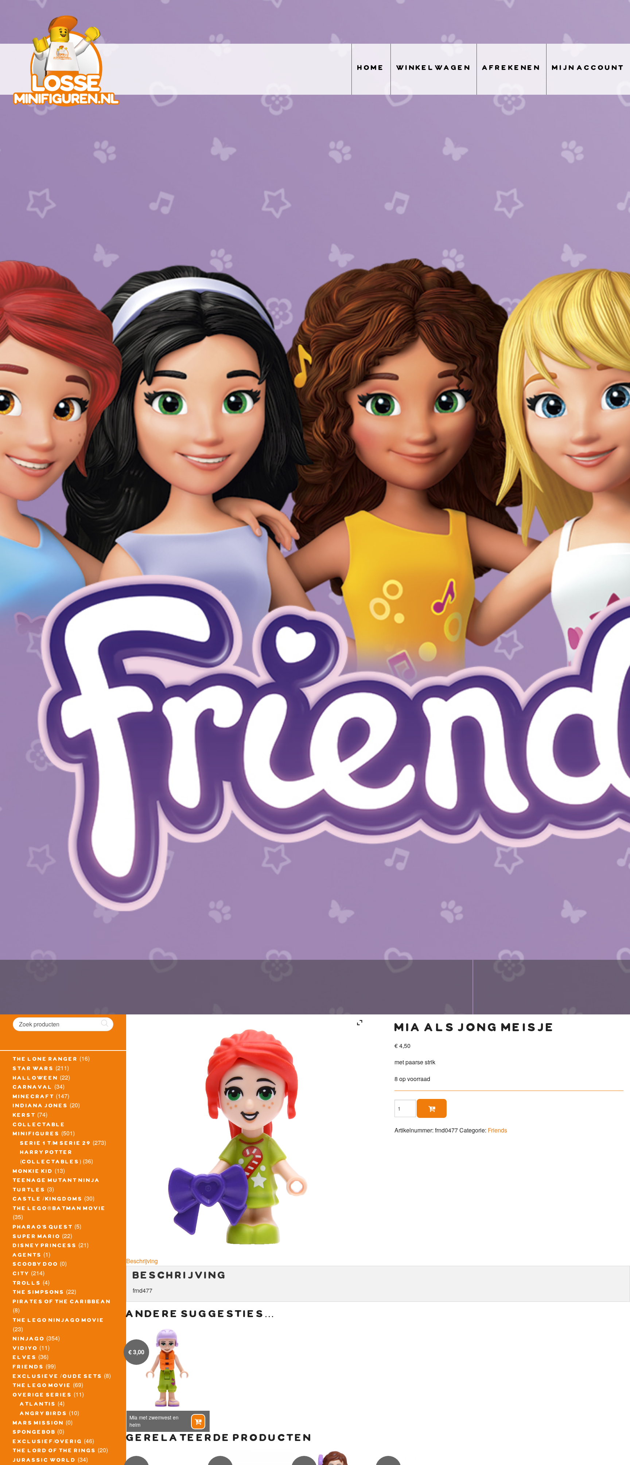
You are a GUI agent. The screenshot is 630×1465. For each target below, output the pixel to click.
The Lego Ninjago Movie (59, 1321)
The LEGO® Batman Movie (59, 1209)
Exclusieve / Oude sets (57, 1377)
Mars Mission (38, 1423)
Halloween (35, 1079)
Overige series (42, 1395)
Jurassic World (44, 1461)
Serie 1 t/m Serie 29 (55, 1144)
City (21, 1274)
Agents (27, 1256)
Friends (28, 1367)
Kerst (24, 1116)
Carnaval (33, 1088)
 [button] (198, 1421)
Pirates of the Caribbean (62, 1302)
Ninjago (29, 1339)
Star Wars (33, 1069)
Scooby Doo (35, 1265)
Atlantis (38, 1405)
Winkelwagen (433, 69)
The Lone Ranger (45, 1060)
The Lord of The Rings (54, 1451)
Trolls (27, 1284)
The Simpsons (39, 1293)
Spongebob (34, 1433)
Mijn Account (588, 69)
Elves (25, 1358)
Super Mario (37, 1237)
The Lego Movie (42, 1386)
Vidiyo (25, 1349)
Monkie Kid (33, 1172)
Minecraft (33, 1097)
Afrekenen (511, 69)
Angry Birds (43, 1414)
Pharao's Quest (43, 1228)
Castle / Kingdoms (48, 1199)
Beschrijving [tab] (142, 1261)
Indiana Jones (40, 1106)
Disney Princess (45, 1246)
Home (371, 69)
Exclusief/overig (47, 1442)
